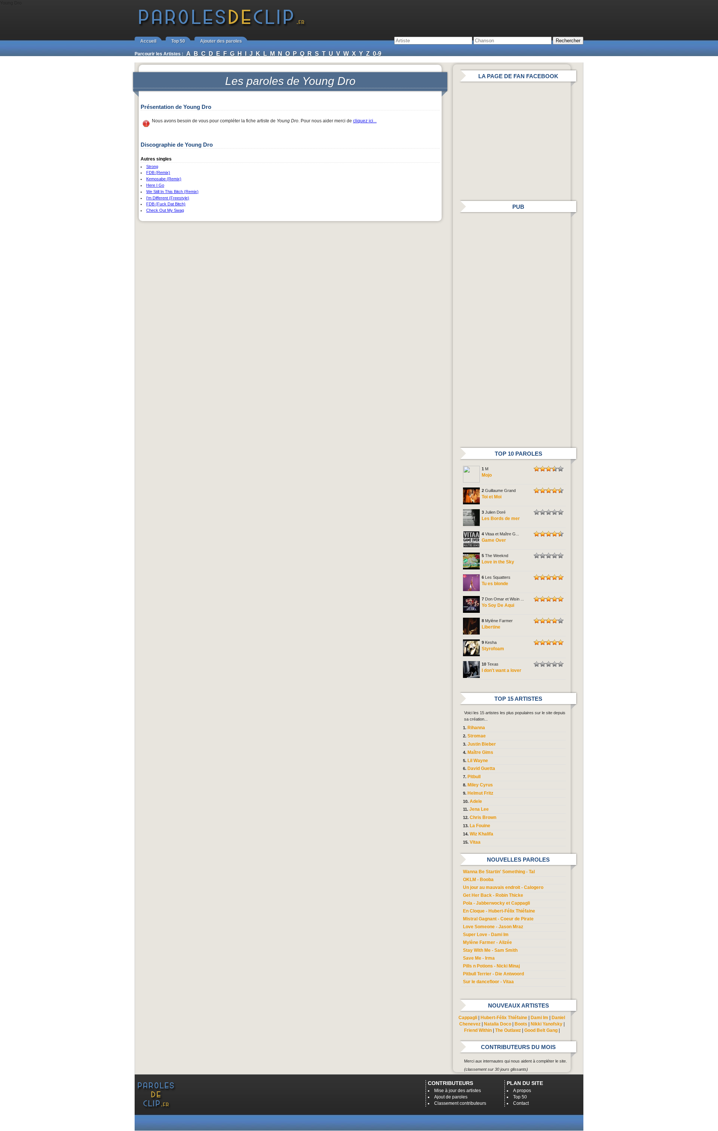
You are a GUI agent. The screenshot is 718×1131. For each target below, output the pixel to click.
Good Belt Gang (541, 1030)
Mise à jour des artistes (457, 1090)
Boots (521, 1024)
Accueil (148, 41)
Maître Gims (480, 752)
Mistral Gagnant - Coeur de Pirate (498, 918)
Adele (476, 801)
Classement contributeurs (460, 1103)
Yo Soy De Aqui (498, 605)
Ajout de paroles (450, 1097)
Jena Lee (479, 809)
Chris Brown (483, 817)
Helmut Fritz (480, 793)
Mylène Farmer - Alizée (487, 942)
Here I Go (155, 185)
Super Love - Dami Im (486, 934)
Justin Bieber (481, 744)
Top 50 (178, 41)
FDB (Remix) (158, 172)
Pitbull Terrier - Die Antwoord (493, 973)
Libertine (491, 627)
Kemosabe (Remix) (163, 179)
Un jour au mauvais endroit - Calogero (503, 887)
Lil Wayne (477, 760)
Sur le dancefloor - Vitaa (488, 981)
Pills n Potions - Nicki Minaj (491, 966)
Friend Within (478, 1030)
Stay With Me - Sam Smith (490, 950)
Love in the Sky (498, 562)
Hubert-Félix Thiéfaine (504, 1017)
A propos (522, 1090)
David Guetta (481, 768)
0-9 (377, 54)
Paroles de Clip (222, 25)
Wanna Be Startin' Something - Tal (499, 871)
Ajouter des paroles (221, 41)
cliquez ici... (365, 120)
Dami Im (539, 1017)
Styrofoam (493, 648)
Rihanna (476, 727)
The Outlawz (508, 1030)
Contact (521, 1103)
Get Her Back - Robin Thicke (493, 895)
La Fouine (480, 825)
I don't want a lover (501, 670)
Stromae (476, 736)
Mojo (487, 475)
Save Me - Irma (479, 958)
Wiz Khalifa (481, 834)
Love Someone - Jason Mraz (493, 926)
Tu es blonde (495, 583)
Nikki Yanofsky (546, 1024)
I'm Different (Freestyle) (167, 198)
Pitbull (474, 776)
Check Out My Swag (165, 210)
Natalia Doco (497, 1024)
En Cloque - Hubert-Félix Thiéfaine (499, 911)
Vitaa (475, 842)
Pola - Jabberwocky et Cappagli (496, 903)
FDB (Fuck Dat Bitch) (165, 204)
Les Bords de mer (501, 518)
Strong (152, 166)
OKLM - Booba (478, 879)
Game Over (494, 540)
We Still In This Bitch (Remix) (172, 191)
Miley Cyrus (480, 785)
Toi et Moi (491, 496)
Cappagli (467, 1017)
